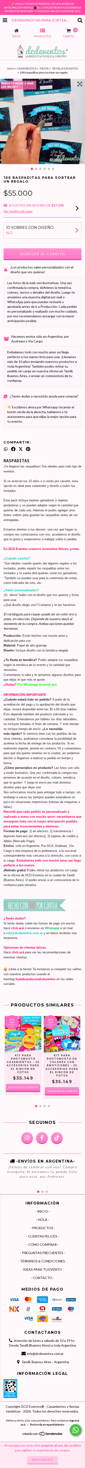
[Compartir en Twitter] (20, 449)
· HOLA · (42, 1220)
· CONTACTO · (42, 1278)
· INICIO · (42, 1211)
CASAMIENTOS (26, 68)
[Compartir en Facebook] (13, 449)
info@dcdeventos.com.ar (45, 1354)
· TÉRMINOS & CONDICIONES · (42, 1261)
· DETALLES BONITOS (64, 68)
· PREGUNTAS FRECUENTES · (42, 1253)
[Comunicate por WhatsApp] (75, 1430)
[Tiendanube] (42, 1435)
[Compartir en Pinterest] (28, 449)
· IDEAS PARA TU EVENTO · (42, 1269)
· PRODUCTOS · (42, 1228)
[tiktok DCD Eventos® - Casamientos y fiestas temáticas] (57, 1138)
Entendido (42, 1459)
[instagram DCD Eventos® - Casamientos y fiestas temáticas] (27, 1138)
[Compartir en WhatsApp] (6, 449)
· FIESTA (44, 68)
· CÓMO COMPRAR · (42, 1244)
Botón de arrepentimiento (47, 1424)
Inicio (10, 68)
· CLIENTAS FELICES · (42, 1236)
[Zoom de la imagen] (80, 84)
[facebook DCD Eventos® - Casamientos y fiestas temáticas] (42, 1138)
